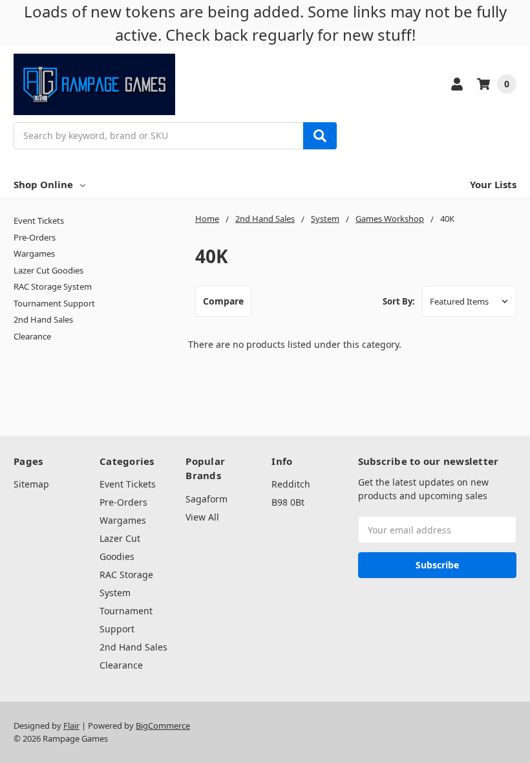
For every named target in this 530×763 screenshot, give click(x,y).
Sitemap (31, 484)
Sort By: (399, 301)
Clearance (32, 336)
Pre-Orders (35, 237)
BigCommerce (163, 725)
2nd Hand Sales (43, 319)
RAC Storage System (53, 286)
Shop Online (43, 184)
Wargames (34, 253)
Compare (223, 301)
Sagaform (207, 499)
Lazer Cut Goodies (48, 270)
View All (202, 517)
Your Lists (493, 184)
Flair (71, 725)
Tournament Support (54, 303)
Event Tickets (39, 220)
